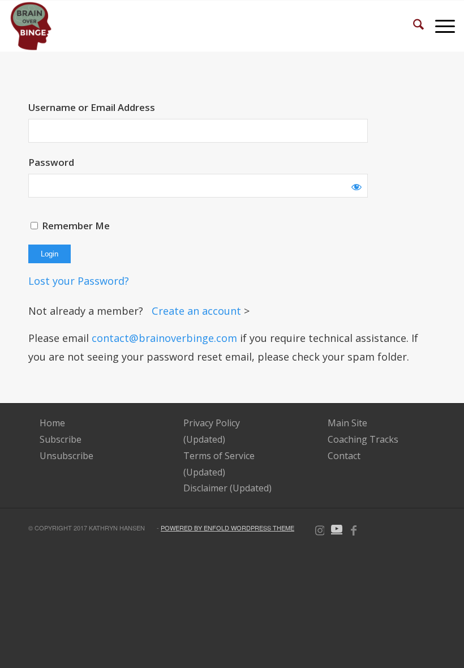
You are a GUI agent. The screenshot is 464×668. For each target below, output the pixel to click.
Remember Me (75, 225)
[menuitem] (413, 26)
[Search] (413, 26)
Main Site (347, 423)
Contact (344, 455)
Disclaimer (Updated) (227, 488)
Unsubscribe (66, 455)
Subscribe (60, 439)
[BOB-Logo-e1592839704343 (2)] (31, 26)
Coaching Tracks (363, 439)
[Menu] (439, 26)
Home (52, 423)
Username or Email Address (91, 107)
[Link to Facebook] (353, 528)
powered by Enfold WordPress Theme (227, 527)
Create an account (198, 311)
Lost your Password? (78, 281)
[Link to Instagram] (319, 528)
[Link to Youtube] (336, 528)
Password (51, 162)
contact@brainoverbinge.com (164, 338)
